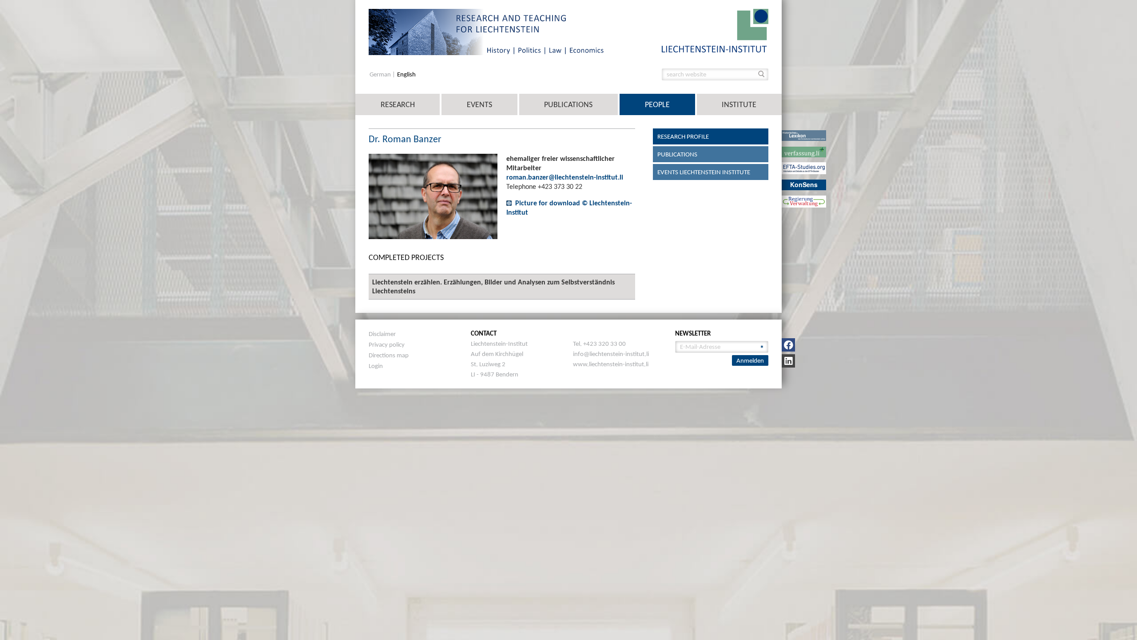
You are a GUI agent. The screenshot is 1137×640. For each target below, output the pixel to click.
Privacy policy (387, 344)
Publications (568, 104)
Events (479, 104)
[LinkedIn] (788, 361)
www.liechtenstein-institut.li (610, 364)
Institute (739, 104)
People (657, 104)
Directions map (389, 355)
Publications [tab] (677, 154)
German (381, 74)
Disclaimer (382, 334)
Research (398, 104)
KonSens (804, 184)
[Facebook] (788, 345)
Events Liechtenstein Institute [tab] (703, 172)
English (406, 74)
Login (376, 366)
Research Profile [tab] (683, 136)
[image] (715, 30)
